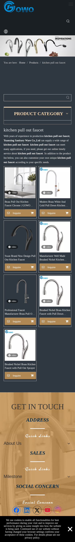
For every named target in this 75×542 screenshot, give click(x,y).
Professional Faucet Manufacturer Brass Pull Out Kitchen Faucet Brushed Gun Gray (19, 312)
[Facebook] (16, 510)
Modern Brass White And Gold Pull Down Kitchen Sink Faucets (53, 203)
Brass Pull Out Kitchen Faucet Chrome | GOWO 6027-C (17, 203)
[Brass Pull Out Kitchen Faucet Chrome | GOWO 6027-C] (20, 182)
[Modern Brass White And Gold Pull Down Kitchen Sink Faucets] (55, 182)
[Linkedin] (26, 510)
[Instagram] (58, 510)
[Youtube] (47, 510)
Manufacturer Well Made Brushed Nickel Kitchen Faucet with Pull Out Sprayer (55, 258)
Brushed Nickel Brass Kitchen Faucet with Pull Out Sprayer (20, 366)
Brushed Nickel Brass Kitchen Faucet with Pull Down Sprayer (55, 312)
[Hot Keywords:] (68, 21)
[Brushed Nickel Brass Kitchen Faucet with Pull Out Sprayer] (20, 345)
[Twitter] (37, 510)
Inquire (17, 213)
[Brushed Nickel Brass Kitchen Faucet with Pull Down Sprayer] (55, 291)
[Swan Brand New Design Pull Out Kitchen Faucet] (20, 236)
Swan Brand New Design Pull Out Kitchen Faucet (20, 258)
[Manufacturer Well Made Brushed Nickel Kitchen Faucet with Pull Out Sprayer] (55, 236)
